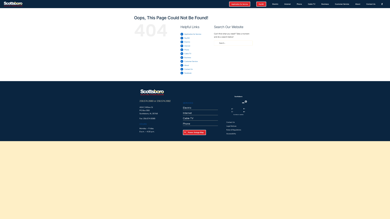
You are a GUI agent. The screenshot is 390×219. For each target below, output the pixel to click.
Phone (186, 50)
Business (187, 58)
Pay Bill (187, 38)
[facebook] (184, 95)
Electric (187, 42)
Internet (187, 46)
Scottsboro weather (238, 114)
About (186, 65)
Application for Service (192, 34)
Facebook (187, 73)
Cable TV (187, 54)
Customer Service (191, 61)
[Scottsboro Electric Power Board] (152, 90)
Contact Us (188, 69)
